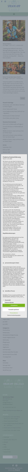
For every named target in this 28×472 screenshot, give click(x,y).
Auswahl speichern (13, 309)
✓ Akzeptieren (14, 305)
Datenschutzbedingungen (13, 315)
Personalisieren (14, 313)
